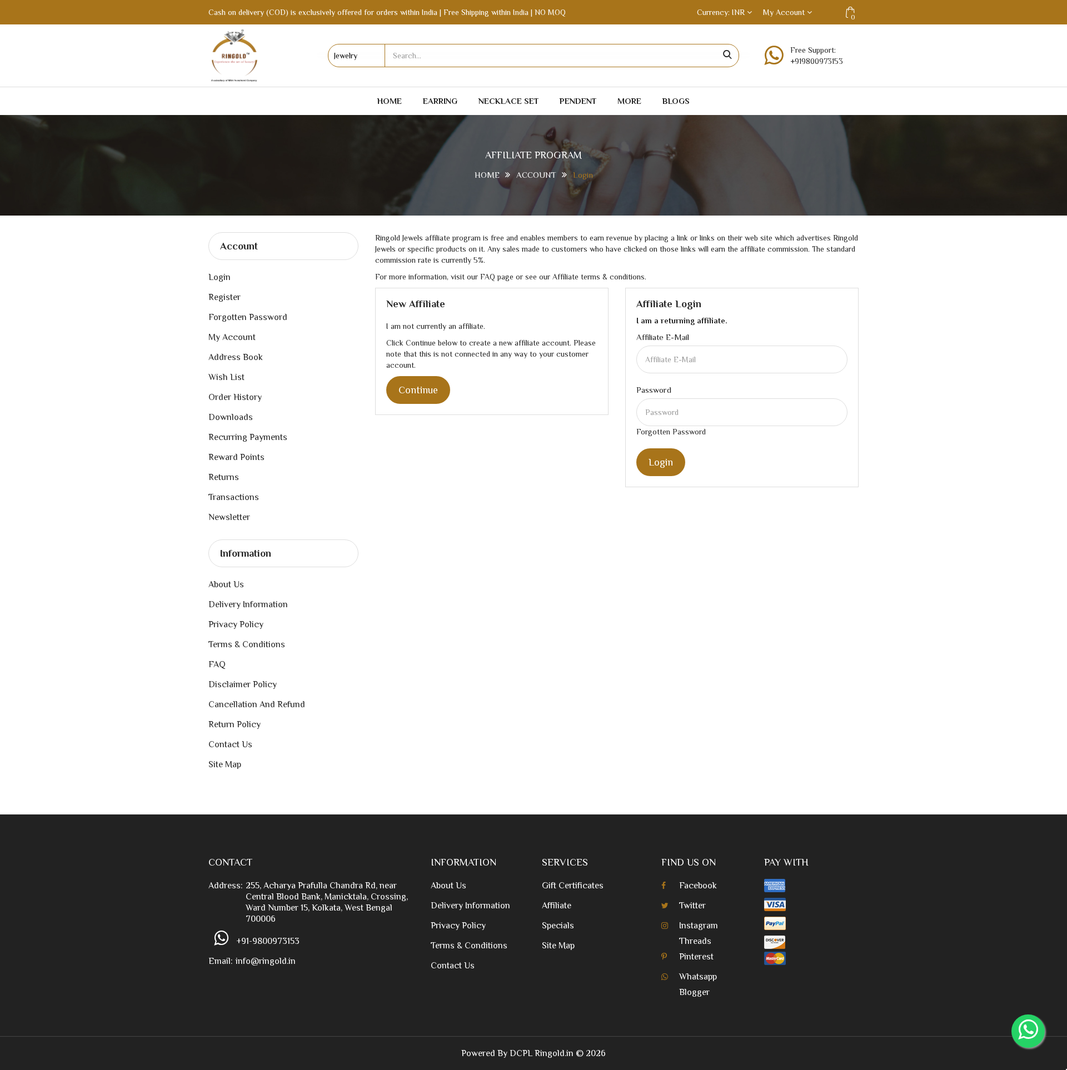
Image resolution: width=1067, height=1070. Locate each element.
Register (224, 297)
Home (389, 101)
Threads (695, 941)
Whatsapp (698, 977)
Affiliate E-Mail (662, 337)
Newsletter (229, 517)
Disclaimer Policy (242, 684)
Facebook (698, 886)
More (629, 101)
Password (653, 389)
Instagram (698, 926)
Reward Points (236, 457)
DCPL (521, 1053)
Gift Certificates (573, 886)
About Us (226, 584)
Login (583, 174)
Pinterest (696, 957)
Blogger (694, 992)
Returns (223, 477)
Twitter (692, 906)
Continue (418, 390)
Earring (440, 101)
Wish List (226, 377)
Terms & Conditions (246, 644)
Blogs (676, 101)
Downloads (230, 417)
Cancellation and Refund (256, 704)
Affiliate (556, 906)
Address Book (235, 357)
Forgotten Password (247, 317)
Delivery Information (248, 604)
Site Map (224, 764)
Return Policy (234, 724)
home (487, 174)
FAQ (217, 664)
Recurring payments (247, 437)
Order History (235, 397)
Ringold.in (554, 1053)
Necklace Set (508, 101)
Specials (558, 926)
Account (536, 174)
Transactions (233, 497)
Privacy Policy (235, 624)
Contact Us (230, 744)
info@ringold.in (266, 961)
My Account (232, 337)
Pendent (578, 101)
